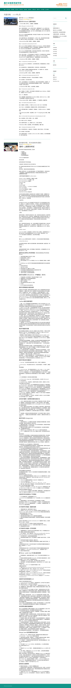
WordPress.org (56, 81)
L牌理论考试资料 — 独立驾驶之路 (59, 34)
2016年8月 (55, 53)
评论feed (55, 79)
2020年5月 (55, 49)
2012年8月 (55, 55)
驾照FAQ (38, 9)
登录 (54, 75)
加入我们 (47, 9)
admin (30, 19)
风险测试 (25, 9)
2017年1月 (55, 51)
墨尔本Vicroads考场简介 (26, 18)
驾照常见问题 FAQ (56, 28)
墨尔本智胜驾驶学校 (12, 3)
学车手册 (8, 9)
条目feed (55, 77)
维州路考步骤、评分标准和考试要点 (30, 143)
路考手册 (54, 65)
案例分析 (34, 9)
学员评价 (17, 9)
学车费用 (12, 9)
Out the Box (10, 685)
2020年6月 (55, 47)
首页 (5, 9)
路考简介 (30, 9)
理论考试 (21, 9)
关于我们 (42, 9)
